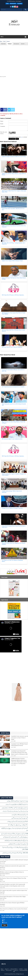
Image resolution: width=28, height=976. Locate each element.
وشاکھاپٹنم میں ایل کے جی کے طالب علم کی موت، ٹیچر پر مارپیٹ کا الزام (17, 821)
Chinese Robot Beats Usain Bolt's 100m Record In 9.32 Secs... (13, 209)
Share (5, 109)
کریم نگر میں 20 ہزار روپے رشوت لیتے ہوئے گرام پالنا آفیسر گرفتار (18, 825)
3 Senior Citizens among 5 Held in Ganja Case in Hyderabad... (12, 491)
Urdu (7, 3)
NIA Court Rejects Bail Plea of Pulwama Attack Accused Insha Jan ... (13, 330)
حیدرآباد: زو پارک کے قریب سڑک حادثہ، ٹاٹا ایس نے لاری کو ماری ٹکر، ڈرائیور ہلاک (15, 811)
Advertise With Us (13, 969)
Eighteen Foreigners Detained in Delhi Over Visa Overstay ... (14, 157)
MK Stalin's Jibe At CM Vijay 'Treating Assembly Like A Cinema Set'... (13, 243)
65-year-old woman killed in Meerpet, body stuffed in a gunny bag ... (13, 370)
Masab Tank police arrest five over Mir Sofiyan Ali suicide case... (14, 404)
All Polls (21, 969)
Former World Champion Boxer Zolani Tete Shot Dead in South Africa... (13, 526)
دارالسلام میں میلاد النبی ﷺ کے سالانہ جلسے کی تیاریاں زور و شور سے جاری (17, 804)
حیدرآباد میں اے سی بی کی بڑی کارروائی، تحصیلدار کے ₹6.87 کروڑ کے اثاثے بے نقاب (15, 808)
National (8, 41)
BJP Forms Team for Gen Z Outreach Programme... (12, 347)
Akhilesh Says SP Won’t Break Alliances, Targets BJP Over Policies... (14, 174)
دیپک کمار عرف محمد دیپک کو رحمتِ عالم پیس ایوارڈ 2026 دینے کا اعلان (17, 801)
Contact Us (15, 970)
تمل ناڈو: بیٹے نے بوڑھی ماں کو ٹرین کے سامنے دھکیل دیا (20, 818)
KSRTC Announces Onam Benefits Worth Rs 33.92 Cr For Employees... (14, 226)
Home (1, 41)
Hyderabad (3, 43)
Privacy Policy (9, 970)
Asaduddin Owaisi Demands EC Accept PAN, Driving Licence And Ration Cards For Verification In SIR (19, 752)
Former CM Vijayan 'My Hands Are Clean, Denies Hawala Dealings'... (14, 278)
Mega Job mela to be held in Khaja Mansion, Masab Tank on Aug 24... (13, 422)
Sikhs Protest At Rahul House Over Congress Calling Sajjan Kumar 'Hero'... (14, 191)
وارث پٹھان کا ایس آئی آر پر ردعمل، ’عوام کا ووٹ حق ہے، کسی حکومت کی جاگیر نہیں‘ (15, 837)
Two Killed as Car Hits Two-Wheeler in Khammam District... (12, 561)
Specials (22, 43)
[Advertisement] (13, 14)
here (21, 137)
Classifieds (20, 3)
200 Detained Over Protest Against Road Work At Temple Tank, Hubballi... (13, 313)
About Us (7, 969)
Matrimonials (13, 3)
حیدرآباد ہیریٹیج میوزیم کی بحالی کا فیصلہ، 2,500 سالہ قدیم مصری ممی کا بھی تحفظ (16, 841)
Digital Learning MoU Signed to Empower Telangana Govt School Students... (14, 474)
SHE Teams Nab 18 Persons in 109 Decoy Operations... (13, 295)
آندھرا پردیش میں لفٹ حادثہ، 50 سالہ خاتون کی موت (20, 815)
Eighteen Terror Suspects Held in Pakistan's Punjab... (13, 260)
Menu (2, 36)
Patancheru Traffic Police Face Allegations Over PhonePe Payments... (13, 544)
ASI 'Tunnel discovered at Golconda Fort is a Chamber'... (13, 386)
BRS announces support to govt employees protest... (12, 438)
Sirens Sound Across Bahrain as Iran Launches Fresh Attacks (13, 908)
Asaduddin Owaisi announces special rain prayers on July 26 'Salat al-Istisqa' (19, 738)
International (16, 43)
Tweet (12, 109)
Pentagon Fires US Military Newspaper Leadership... (12, 508)
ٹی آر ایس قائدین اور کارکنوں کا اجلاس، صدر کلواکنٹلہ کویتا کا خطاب (18, 844)
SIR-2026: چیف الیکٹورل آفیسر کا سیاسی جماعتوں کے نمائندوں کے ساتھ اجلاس (15, 853)
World (4, 41)
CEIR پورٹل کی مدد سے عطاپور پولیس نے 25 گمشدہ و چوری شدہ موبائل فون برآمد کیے (14, 834)
